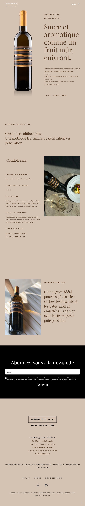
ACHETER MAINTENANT (56, 95)
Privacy (26, 478)
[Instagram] (47, 485)
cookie (37, 478)
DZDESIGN (60, 493)
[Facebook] (37, 485)
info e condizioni (54, 478)
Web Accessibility (42, 495)
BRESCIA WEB (70, 493)
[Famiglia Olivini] (11, 4)
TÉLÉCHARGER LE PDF (15, 237)
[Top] (82, 503)
